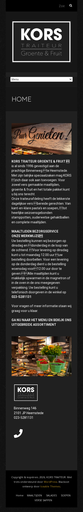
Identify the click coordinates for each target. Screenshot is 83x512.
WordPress (50, 481)
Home (20, 495)
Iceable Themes (50, 486)
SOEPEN (66, 495)
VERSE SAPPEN (43, 500)
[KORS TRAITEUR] (41, 23)
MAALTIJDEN (34, 495)
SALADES (51, 495)
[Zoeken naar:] (66, 5)
